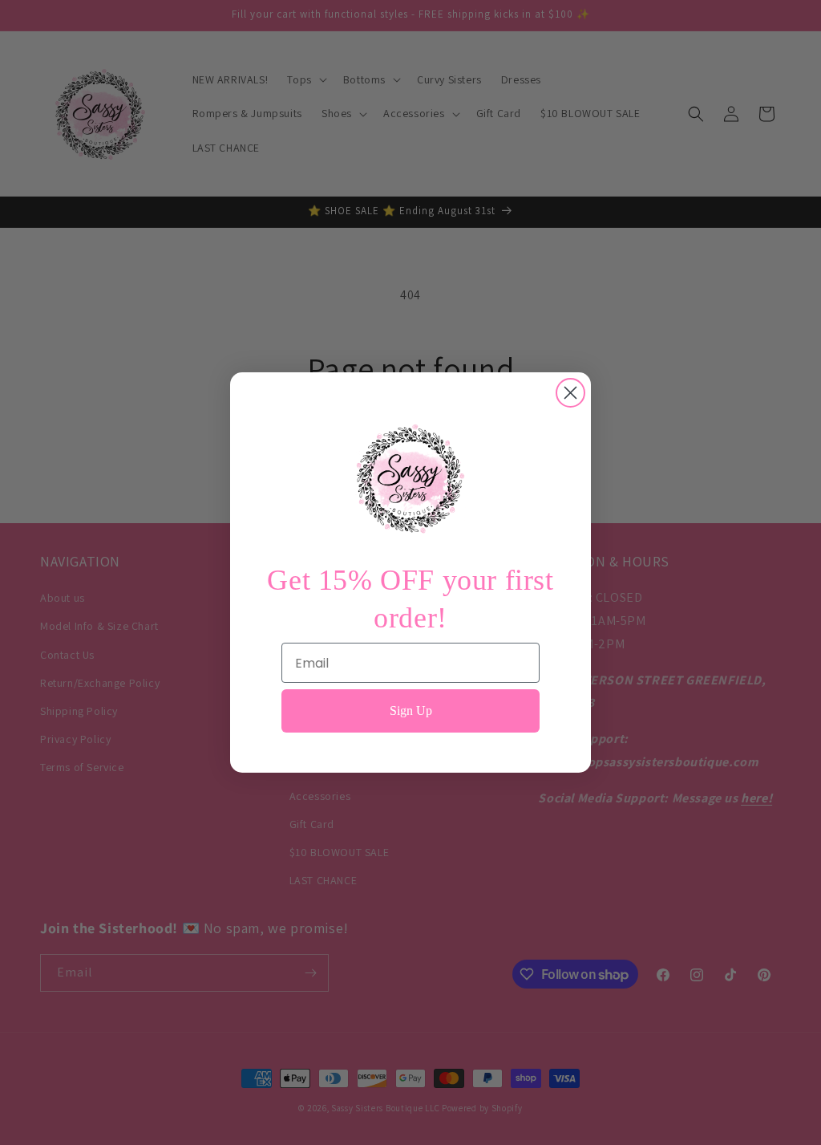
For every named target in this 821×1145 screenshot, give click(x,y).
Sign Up (411, 710)
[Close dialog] (570, 393)
